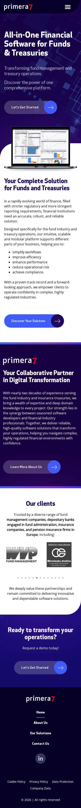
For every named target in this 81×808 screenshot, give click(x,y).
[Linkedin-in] (40, 758)
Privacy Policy (38, 782)
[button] (67, 6)
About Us (41, 723)
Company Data (40, 788)
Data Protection (63, 782)
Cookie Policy (16, 782)
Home (40, 712)
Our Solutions (40, 733)
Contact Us (40, 744)
